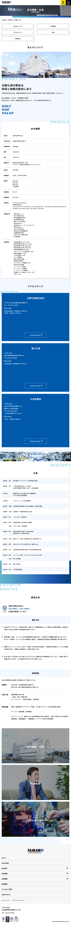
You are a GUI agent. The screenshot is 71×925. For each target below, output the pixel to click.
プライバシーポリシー (19, 900)
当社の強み (5, 863)
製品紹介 (5, 868)
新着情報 (5, 884)
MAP (19, 910)
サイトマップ (5, 900)
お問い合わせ (6, 894)
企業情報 (5, 879)
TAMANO (4, 20)
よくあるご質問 (7, 889)
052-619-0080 (13, 305)
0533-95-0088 (12, 358)
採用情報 (5, 873)
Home (4, 858)
